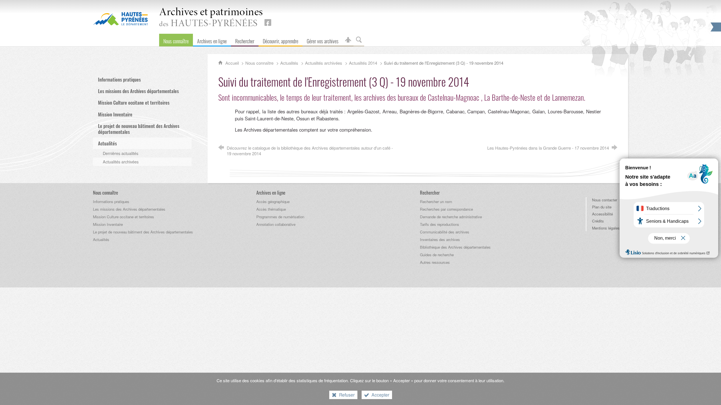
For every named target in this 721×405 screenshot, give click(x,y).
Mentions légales (606, 228)
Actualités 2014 (363, 63)
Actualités (289, 63)
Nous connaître (259, 63)
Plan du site (601, 207)
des (211, 18)
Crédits (598, 221)
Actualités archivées (323, 63)
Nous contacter (604, 199)
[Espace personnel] (348, 40)
